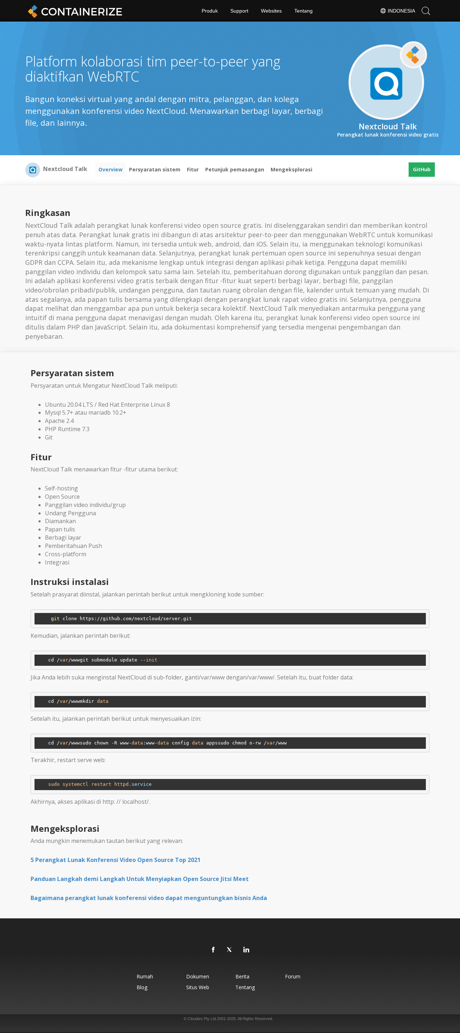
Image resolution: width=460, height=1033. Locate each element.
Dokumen (197, 976)
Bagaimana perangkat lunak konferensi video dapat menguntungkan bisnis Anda (149, 898)
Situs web (197, 987)
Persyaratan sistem (154, 169)
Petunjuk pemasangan (234, 169)
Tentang (303, 11)
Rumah (145, 976)
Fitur (193, 169)
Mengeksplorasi (291, 169)
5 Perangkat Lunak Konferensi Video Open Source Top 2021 (116, 860)
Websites (271, 11)
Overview (110, 169)
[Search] (426, 11)
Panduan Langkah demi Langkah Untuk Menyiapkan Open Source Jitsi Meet (140, 879)
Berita (242, 976)
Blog (142, 987)
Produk (210, 11)
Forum (292, 976)
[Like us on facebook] (213, 950)
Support (239, 11)
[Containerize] (73, 11)
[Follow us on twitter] (230, 950)
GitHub (422, 169)
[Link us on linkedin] (246, 950)
